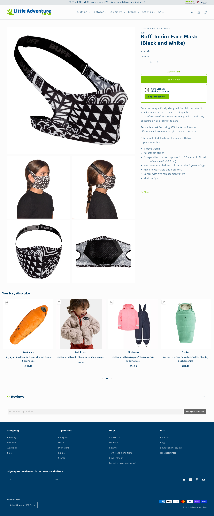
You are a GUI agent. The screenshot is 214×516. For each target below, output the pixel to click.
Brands (132, 12)
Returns (113, 447)
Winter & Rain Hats (161, 28)
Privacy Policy (116, 458)
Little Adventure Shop (198, 507)
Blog (162, 442)
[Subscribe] (56, 479)
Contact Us (115, 437)
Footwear (98, 12)
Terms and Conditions (120, 452)
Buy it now (174, 79)
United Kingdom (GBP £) (20, 505)
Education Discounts (171, 447)
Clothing (82, 12)
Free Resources (168, 452)
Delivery (113, 442)
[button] (192, 2)
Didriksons (63, 447)
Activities (147, 12)
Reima (61, 452)
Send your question (195, 411)
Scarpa (62, 458)
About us (165, 437)
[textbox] (95, 412)
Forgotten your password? (122, 463)
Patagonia (63, 437)
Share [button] (147, 192)
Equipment (115, 12)
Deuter (62, 442)
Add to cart (173, 72)
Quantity (145, 56)
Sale (9, 452)
